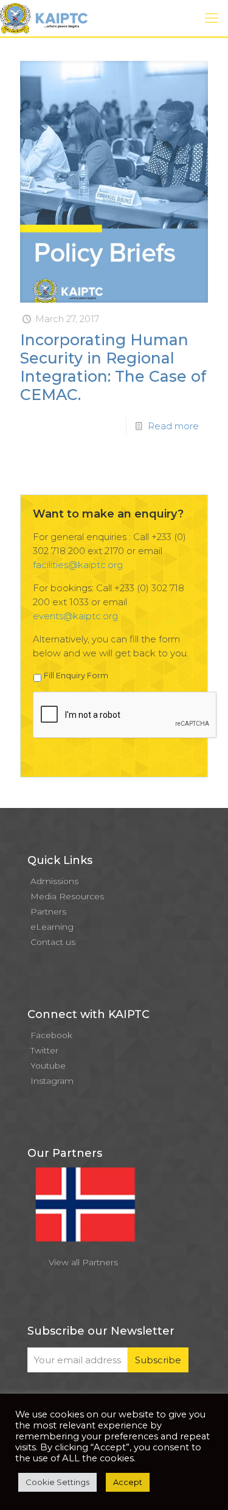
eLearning (52, 927)
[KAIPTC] (44, 18)
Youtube (48, 1065)
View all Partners (83, 1262)
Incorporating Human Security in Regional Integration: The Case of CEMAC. (113, 367)
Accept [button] (127, 1482)
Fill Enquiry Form (76, 675)
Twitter (44, 1050)
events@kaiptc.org (75, 616)
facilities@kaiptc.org (78, 565)
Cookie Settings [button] (57, 1482)
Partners (48, 911)
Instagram (52, 1081)
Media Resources (67, 896)
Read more (173, 426)
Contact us (52, 942)
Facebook (51, 1035)
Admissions (54, 881)
